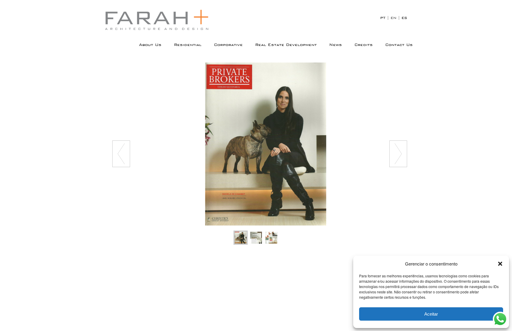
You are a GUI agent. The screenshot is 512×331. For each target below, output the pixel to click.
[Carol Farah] (161, 20)
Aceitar (431, 313)
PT (382, 18)
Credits (363, 44)
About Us (150, 44)
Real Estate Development (286, 44)
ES (404, 18)
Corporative (228, 44)
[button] (500, 264)
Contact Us (399, 44)
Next (398, 153)
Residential (187, 44)
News (335, 44)
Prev (121, 153)
